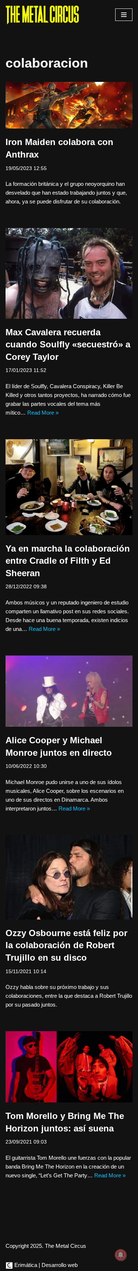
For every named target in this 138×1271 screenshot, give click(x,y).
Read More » (43, 412)
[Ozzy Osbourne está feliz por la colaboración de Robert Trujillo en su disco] (69, 877)
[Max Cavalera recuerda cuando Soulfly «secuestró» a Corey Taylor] (69, 273)
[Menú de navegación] (123, 14)
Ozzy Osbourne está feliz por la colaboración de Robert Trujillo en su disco (66, 945)
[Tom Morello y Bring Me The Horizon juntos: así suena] (69, 1066)
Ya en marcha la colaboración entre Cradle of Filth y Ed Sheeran (68, 561)
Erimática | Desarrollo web (45, 1265)
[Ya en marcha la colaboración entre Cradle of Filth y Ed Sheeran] (69, 487)
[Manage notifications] (121, 1255)
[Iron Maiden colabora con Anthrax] (69, 105)
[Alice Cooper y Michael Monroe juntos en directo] (69, 691)
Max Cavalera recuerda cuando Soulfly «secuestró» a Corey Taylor (68, 344)
